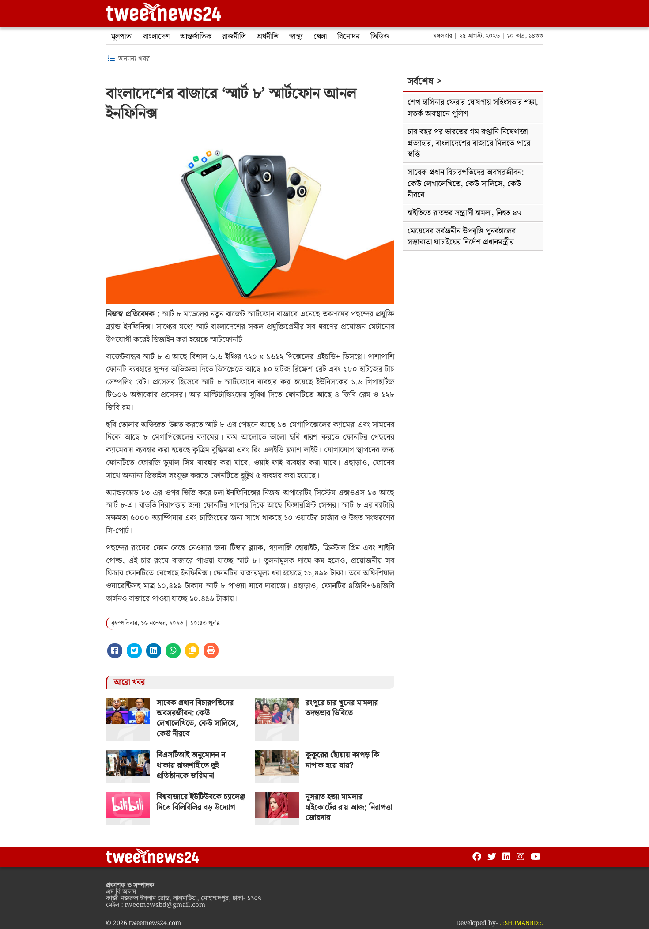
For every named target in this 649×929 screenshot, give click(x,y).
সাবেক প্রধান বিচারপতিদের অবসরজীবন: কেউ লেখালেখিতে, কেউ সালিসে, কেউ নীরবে (197, 718)
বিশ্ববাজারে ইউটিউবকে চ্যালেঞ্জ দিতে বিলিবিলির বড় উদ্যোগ (201, 801)
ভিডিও (379, 36)
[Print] (211, 650)
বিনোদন (348, 36)
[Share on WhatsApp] (173, 650)
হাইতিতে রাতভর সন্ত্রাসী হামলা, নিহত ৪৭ (464, 213)
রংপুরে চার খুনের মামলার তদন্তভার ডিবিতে (342, 707)
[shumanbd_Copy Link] (192, 650)
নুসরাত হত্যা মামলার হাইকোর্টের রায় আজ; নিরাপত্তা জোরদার (349, 807)
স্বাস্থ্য (296, 36)
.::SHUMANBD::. (521, 923)
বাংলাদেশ (156, 36)
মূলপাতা (121, 36)
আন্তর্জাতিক (195, 36)
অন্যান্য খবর (134, 58)
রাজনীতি (234, 36)
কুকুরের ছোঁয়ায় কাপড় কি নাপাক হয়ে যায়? (342, 759)
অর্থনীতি (268, 36)
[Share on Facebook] (114, 650)
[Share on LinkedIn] (153, 650)
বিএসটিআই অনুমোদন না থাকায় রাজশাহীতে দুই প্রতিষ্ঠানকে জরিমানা (191, 765)
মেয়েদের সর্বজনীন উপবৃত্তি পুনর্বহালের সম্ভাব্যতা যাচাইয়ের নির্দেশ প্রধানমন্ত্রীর (462, 237)
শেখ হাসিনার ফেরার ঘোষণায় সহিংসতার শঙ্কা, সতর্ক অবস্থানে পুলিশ (473, 108)
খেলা (320, 36)
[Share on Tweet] (134, 650)
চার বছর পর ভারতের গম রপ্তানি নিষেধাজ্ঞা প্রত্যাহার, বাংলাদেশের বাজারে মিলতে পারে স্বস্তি (469, 143)
